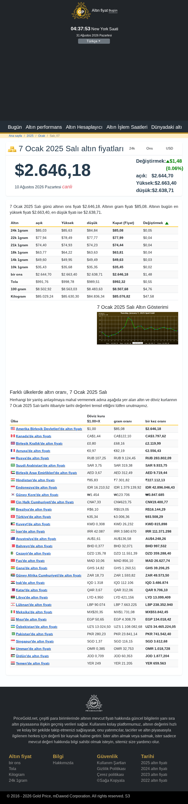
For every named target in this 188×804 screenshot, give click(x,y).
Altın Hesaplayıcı (84, 127)
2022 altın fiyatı (154, 780)
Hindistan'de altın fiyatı (35, 480)
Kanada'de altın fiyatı (33, 436)
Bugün (15, 127)
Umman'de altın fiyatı (33, 649)
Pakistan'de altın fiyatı (34, 634)
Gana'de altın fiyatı (31, 568)
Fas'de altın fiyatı (30, 561)
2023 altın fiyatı (154, 774)
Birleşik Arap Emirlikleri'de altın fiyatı (46, 473)
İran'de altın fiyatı (30, 531)
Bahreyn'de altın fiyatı (34, 546)
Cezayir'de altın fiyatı (33, 553)
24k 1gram (18, 780)
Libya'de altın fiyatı (32, 597)
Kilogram (16, 774)
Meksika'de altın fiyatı (34, 612)
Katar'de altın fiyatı (31, 590)
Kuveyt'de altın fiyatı (33, 524)
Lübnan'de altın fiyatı (33, 605)
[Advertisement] (94, 84)
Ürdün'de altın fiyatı (32, 656)
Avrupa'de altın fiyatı (33, 451)
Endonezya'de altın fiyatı (36, 487)
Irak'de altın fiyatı (30, 583)
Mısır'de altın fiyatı (31, 619)
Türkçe (92, 41)
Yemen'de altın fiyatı (32, 663)
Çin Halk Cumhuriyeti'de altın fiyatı (45, 502)
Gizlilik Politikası (111, 769)
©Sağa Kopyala (111, 780)
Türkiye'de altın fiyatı (33, 517)
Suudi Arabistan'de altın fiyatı (40, 465)
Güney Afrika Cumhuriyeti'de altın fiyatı (48, 575)
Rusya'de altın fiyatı (32, 458)
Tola (12, 769)
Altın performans (44, 127)
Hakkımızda (63, 763)
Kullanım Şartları (111, 763)
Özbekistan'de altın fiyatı (36, 627)
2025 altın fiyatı (154, 763)
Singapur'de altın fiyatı (35, 641)
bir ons (15, 763)
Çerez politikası (110, 774)
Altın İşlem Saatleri (126, 127)
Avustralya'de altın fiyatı (36, 539)
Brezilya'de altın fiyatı (34, 509)
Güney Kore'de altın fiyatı (37, 495)
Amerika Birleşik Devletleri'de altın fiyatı (49, 429)
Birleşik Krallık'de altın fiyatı (39, 443)
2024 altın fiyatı (154, 769)
